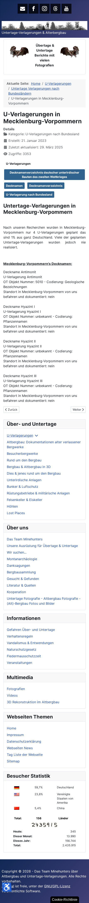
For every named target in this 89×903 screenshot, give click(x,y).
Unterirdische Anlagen (24, 480)
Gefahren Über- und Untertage (31, 630)
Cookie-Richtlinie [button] (64, 899)
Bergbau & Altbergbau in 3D (29, 467)
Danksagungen (18, 565)
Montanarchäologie (22, 559)
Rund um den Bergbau (24, 460)
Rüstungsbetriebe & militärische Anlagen (38, 493)
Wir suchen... (16, 552)
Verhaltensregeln (20, 636)
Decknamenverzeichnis (46, 185)
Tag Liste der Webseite (25, 754)
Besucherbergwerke (22, 454)
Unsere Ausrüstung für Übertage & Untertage (42, 546)
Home (11, 728)
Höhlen (12, 506)
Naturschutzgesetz (21, 649)
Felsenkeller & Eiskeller (24, 500)
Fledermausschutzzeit (24, 656)
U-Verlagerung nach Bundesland (29, 194)
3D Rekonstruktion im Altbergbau (33, 702)
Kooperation (16, 592)
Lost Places (16, 513)
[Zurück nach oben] (82, 895)
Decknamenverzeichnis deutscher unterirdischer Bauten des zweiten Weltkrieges (44, 175)
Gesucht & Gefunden (23, 579)
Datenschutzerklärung (24, 741)
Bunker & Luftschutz (22, 486)
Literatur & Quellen (21, 585)
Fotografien (16, 689)
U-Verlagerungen (18, 163)
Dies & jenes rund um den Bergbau (34, 473)
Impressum (15, 735)
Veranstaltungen (19, 663)
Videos (12, 695)
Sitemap (13, 761)
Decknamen (14, 185)
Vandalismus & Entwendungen (30, 643)
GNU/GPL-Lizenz (57, 886)
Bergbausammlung (21, 572)
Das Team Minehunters (24, 539)
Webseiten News (20, 748)
